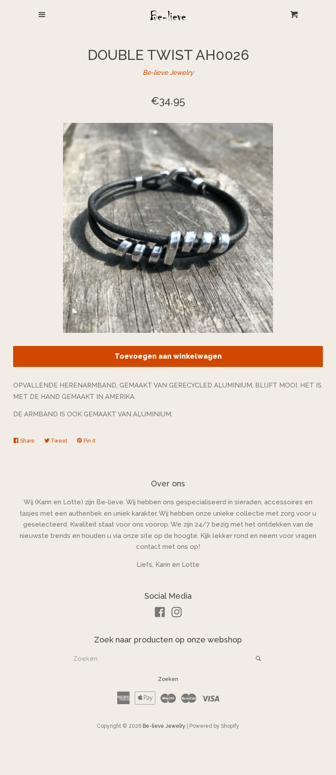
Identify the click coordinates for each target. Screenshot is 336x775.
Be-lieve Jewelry (168, 73)
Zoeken (168, 679)
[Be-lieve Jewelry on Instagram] (177, 614)
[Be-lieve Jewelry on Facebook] (159, 614)
